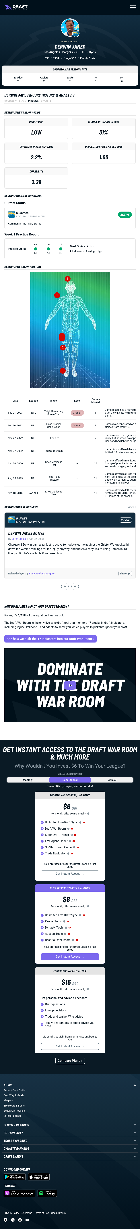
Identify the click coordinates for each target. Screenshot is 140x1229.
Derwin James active (26, 533)
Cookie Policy (58, 1212)
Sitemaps (27, 1212)
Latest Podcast (12, 1115)
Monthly (27, 780)
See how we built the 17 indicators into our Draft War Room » (50, 639)
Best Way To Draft (14, 1095)
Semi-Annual (70, 780)
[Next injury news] (75, 586)
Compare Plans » (70, 1061)
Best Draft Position (14, 1110)
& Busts (20, 1105)
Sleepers (8, 1100)
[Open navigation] (133, 7)
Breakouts (9, 1105)
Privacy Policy (11, 1212)
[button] (84, 822)
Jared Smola (19, 538)
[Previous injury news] (65, 586)
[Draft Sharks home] (16, 7)
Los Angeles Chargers (42, 573)
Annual (112, 780)
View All (132, 507)
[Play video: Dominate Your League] (70, 685)
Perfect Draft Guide (14, 1090)
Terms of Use (41, 1212)
